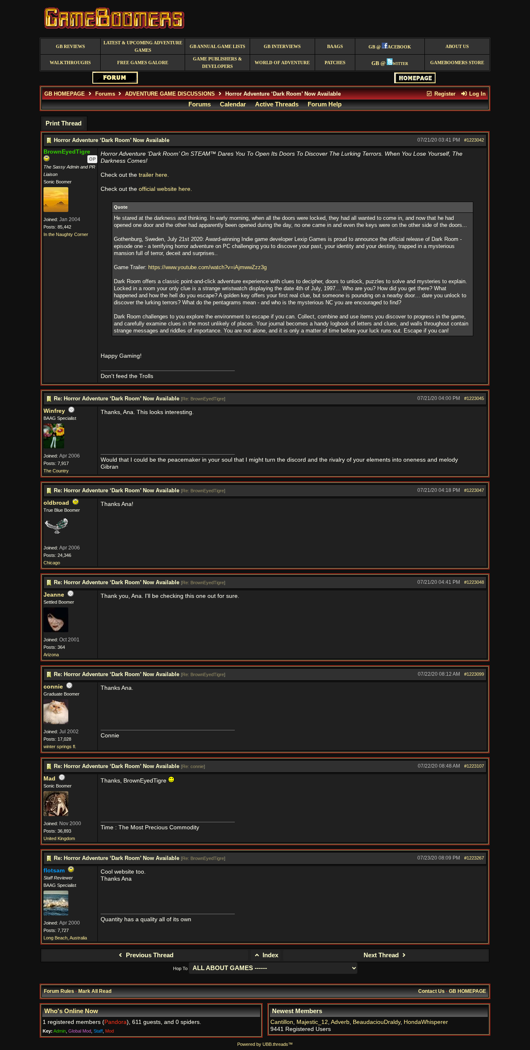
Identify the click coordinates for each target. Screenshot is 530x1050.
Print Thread (64, 123)
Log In (476, 94)
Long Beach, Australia (65, 937)
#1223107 (474, 765)
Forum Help (325, 104)
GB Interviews (282, 46)
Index (269, 955)
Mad (49, 778)
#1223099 (474, 674)
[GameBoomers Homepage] (415, 81)
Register (444, 94)
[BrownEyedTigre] (55, 210)
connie (53, 687)
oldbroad (56, 503)
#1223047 (474, 490)
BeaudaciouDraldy (376, 1022)
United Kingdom (59, 838)
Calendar (233, 104)
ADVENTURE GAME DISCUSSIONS (170, 94)
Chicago (51, 562)
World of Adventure (282, 62)
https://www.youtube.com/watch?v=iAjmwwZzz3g (207, 267)
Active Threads (277, 104)
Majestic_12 (312, 1022)
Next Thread (382, 955)
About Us (457, 46)
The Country (56, 470)
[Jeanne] (55, 630)
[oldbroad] (55, 538)
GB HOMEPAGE (64, 94)
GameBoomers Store (457, 62)
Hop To (180, 968)
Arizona (51, 654)
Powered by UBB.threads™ (265, 1044)
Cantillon (281, 1022)
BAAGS (335, 46)
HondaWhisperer (426, 1022)
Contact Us (431, 991)
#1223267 (474, 857)
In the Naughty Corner (65, 234)
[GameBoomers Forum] (115, 82)
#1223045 (474, 398)
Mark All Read (94, 991)
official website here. (165, 189)
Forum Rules (59, 991)
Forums (105, 94)
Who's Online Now (71, 1011)
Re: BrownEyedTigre (203, 398)
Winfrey (54, 411)
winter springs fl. (59, 746)
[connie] (55, 722)
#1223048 (474, 582)
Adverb (340, 1022)
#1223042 (474, 139)
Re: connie (193, 766)
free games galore (142, 62)
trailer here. (154, 175)
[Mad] (55, 814)
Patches (335, 62)
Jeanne (53, 595)
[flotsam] (55, 913)
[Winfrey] (53, 446)
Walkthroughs (70, 62)
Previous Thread (148, 955)
